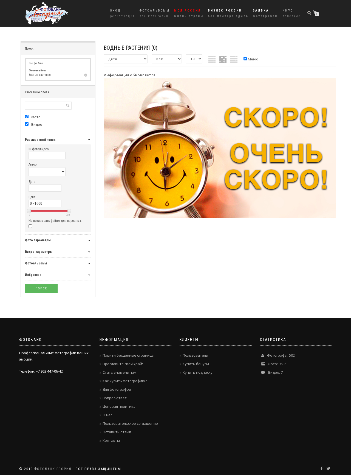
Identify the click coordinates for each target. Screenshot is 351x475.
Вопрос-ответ (115, 397)
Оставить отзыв (117, 431)
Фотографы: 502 (279, 355)
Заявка (265, 13)
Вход (122, 13)
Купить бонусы (196, 363)
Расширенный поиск (40, 140)
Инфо (291, 13)
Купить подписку (198, 372)
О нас (107, 414)
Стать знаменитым (119, 372)
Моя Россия (188, 13)
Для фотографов (117, 389)
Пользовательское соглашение (130, 423)
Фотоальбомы (155, 13)
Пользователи (195, 355)
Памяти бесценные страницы (128, 355)
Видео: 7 (274, 372)
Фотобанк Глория (53, 469)
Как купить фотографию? (125, 380)
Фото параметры (38, 240)
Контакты (111, 440)
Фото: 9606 (275, 363)
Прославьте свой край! (123, 363)
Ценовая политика (119, 406)
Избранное (33, 275)
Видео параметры (38, 252)
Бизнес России (228, 13)
